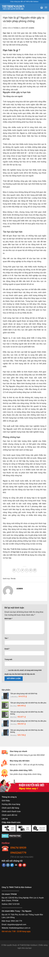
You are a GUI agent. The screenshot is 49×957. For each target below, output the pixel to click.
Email (7, 649)
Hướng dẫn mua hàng (11, 804)
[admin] (8, 591)
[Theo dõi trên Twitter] (12, 865)
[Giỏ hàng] (41, 7)
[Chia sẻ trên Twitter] (22, 570)
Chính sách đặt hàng (10, 808)
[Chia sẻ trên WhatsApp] (14, 570)
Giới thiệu (6, 800)
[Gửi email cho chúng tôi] (16, 865)
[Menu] (46, 7)
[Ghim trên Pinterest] (31, 570)
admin (31, 28)
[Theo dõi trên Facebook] (4, 865)
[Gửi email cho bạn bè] (26, 570)
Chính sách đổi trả (9, 815)
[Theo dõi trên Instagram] (8, 865)
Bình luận (8, 619)
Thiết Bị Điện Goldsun (28, 945)
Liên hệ (5, 819)
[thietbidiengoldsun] (13, 7)
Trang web (8, 659)
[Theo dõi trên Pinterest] (20, 865)
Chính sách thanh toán (11, 811)
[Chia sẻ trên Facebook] (18, 570)
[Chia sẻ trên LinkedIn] (35, 570)
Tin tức (13, 578)
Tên (6, 638)
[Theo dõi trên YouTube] (24, 865)
